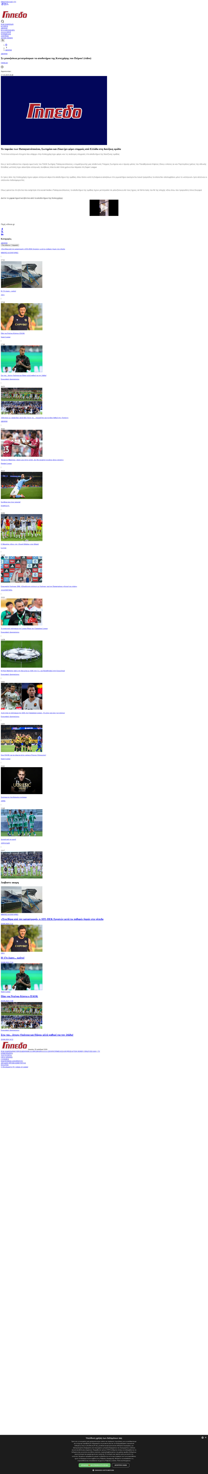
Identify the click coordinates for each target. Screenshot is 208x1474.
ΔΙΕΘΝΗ (4, 28)
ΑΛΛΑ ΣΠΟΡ (6, 32)
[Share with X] (2, 231)
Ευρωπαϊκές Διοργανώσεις (10, 1030)
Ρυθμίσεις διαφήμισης (107, 1458)
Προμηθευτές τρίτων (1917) (102, 1450)
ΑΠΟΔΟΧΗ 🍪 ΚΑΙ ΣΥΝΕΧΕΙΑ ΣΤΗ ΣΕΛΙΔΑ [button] (94, 1465)
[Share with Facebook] (2, 229)
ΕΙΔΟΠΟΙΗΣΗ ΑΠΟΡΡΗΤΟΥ (12, 1061)
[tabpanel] (104, 562)
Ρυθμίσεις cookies (110, 1461)
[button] (104, 1470)
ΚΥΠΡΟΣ (4, 26)
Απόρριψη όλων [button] (121, 1465)
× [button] (205, 1437)
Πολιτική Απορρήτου (123, 1461)
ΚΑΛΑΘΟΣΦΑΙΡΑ (8, 30)
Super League (5, 992)
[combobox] (203, 1438)
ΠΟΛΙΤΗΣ (5, 1065)
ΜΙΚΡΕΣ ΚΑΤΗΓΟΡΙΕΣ (9, 914)
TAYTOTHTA (6, 1055)
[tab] (6, 245)
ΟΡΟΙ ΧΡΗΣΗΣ (6, 1057)
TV (15, 2)
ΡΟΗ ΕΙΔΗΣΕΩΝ (7, 24)
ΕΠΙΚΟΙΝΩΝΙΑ (7, 1053)
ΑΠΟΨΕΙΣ (5, 36)
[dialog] (104, 1454)
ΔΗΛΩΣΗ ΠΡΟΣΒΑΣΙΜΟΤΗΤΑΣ (13, 1063)
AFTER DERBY (7, 38)
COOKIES (5, 1059)
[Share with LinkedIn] (2, 234)
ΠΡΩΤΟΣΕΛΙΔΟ (7, 2)
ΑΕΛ (3, 953)
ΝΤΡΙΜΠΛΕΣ (6, 34)
